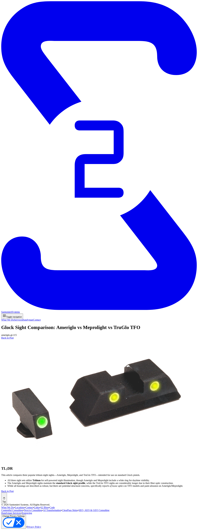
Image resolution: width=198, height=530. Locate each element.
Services (18, 319)
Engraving (27, 513)
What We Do (7, 319)
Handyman (27, 319)
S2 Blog (45, 507)
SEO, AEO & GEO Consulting (94, 510)
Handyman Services (11, 513)
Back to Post (7, 337)
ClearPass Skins (70, 510)
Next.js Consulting (33, 510)
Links (37, 507)
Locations (20, 507)
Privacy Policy (34, 527)
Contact (37, 319)
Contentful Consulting (12, 510)
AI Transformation (52, 510)
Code (52, 507)
